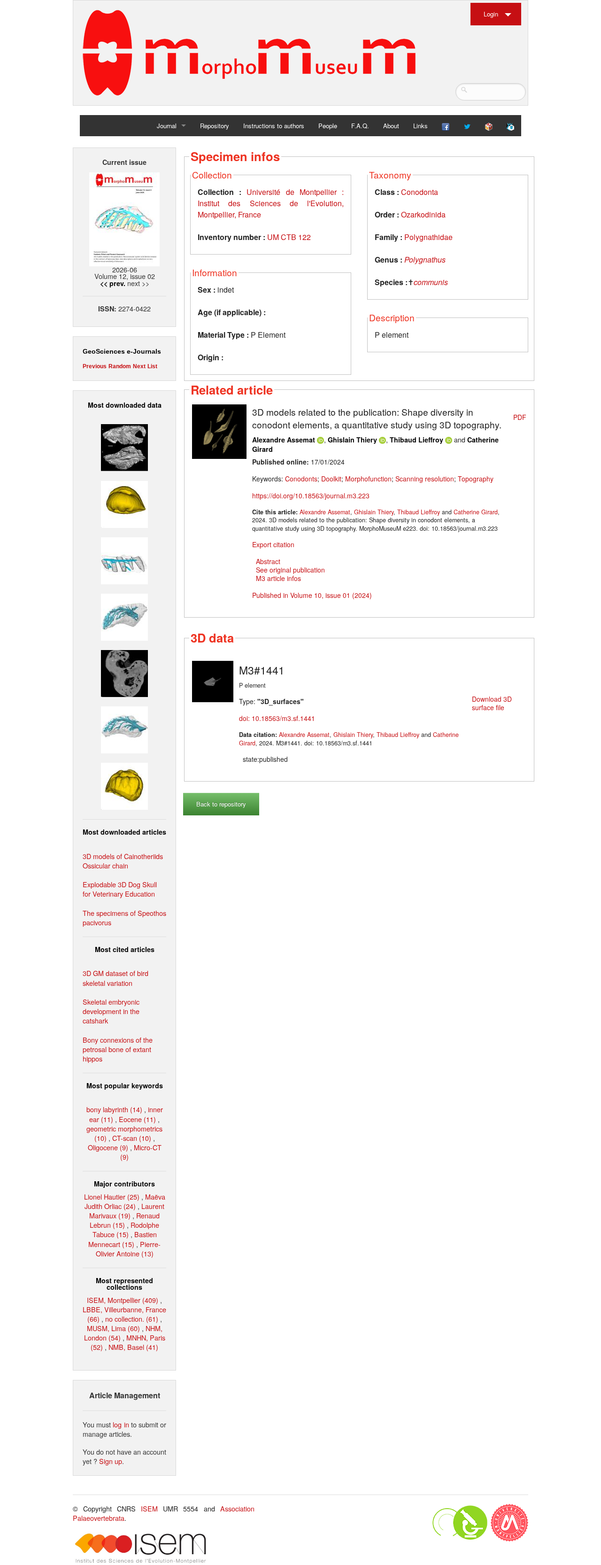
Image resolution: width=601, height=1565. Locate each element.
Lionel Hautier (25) (111, 1196)
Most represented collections (124, 1284)
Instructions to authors (273, 125)
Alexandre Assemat (283, 439)
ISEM (149, 1508)
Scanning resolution (424, 478)
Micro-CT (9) (141, 1152)
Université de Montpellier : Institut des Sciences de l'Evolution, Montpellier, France (271, 203)
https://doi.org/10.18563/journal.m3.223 (311, 495)
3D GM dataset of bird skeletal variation (115, 977)
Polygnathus (425, 259)
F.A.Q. (360, 125)
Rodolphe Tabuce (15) (126, 1229)
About (391, 125)
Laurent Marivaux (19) (126, 1210)
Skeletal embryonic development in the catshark (111, 1011)
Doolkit (331, 478)
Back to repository (221, 803)
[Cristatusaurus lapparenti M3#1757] (124, 729)
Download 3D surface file (492, 703)
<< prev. (112, 283)
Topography (475, 478)
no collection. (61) (131, 1319)
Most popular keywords (124, 1085)
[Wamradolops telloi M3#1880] (124, 446)
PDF (519, 417)
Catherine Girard (476, 512)
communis (431, 282)
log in (121, 1424)
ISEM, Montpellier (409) (122, 1300)
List (152, 366)
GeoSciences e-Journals (122, 351)
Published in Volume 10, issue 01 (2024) (312, 595)
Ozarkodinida (423, 214)
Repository (214, 125)
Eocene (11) (137, 1119)
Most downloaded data (125, 405)
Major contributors (124, 1183)
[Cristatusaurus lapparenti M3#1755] (124, 616)
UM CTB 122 (289, 237)
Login (491, 13)
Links (420, 125)
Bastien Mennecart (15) (122, 1238)
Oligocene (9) (108, 1147)
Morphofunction (368, 478)
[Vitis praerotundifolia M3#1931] (124, 672)
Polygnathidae (428, 237)
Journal (167, 125)
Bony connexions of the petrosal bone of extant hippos (118, 1049)
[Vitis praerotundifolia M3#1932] (124, 503)
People (327, 125)
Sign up (110, 1461)
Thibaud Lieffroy (416, 439)
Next (139, 366)
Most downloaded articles (124, 832)
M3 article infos (278, 578)
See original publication (290, 569)
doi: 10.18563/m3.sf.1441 (277, 718)
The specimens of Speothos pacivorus (124, 917)
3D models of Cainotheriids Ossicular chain (123, 860)
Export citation (273, 544)
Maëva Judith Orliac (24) (125, 1201)
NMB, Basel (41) (133, 1347)
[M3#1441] (212, 680)
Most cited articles (124, 949)
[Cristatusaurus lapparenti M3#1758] (124, 559)
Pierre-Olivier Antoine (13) (128, 1248)
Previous (95, 366)
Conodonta (419, 191)
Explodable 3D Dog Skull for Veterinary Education (120, 889)
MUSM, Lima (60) (113, 1328)
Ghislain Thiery (352, 439)
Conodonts (301, 478)
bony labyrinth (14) (114, 1109)
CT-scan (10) (131, 1138)
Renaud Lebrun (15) (125, 1220)
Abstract (268, 561)
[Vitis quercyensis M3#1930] (124, 785)
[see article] (219, 430)
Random (119, 366)
